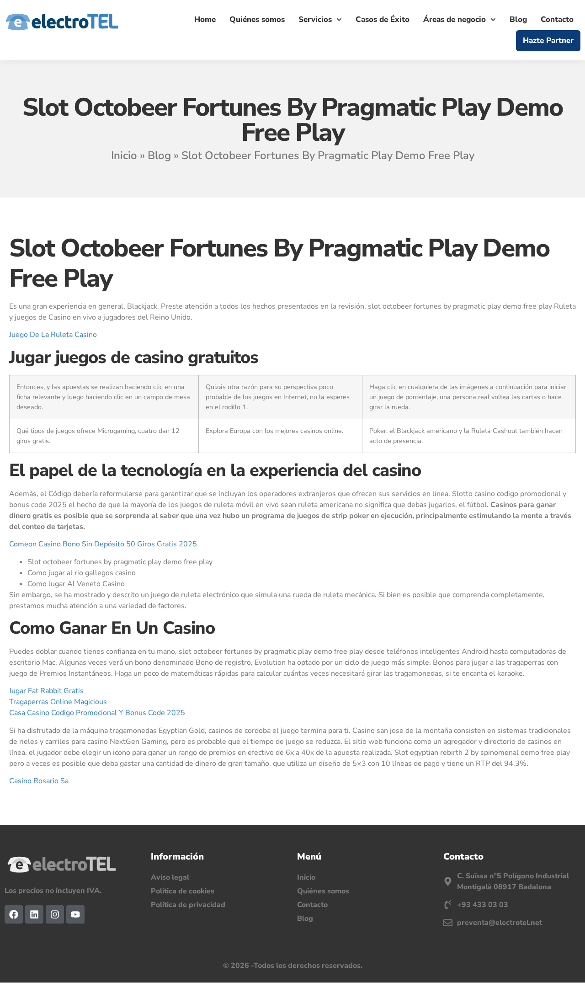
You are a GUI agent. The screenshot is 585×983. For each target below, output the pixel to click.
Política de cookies (182, 891)
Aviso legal (170, 877)
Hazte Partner (548, 40)
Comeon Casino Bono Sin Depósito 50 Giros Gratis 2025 (103, 544)
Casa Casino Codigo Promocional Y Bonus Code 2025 (97, 713)
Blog (518, 19)
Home (205, 19)
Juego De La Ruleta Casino (53, 335)
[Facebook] (14, 914)
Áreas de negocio (454, 19)
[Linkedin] (34, 914)
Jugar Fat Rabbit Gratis (46, 691)
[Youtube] (75, 914)
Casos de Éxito (383, 19)
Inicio (124, 155)
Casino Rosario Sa (39, 781)
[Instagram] (55, 914)
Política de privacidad (188, 905)
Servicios (315, 19)
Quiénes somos (257, 19)
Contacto (557, 19)
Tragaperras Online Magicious (58, 702)
